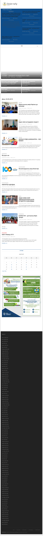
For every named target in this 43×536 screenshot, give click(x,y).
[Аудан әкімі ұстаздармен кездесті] (10, 124)
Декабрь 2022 (4, 422)
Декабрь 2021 (4, 445)
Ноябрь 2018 (4, 516)
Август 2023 (4, 406)
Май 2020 (3, 481)
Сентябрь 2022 (4, 428)
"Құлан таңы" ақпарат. (6, 18)
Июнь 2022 (4, 433)
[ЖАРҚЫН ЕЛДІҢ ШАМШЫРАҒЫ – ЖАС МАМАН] (10, 141)
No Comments (32, 16)
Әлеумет (20, 102)
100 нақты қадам (22, 166)
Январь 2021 (4, 466)
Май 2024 (3, 389)
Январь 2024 (4, 397)
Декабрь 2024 (4, 376)
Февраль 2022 (4, 441)
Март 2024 (4, 393)
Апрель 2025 (4, 368)
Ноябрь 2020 (4, 470)
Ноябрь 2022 (4, 424)
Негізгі (14, 529)
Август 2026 (4, 337)
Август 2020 (4, 476)
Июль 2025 (4, 362)
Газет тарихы (18, 529)
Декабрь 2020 (4, 468)
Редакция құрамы (37, 529)
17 (26, 264)
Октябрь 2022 (4, 426)
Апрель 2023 (4, 414)
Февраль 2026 (4, 349)
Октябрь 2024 (4, 379)
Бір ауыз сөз (5, 155)
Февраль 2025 (4, 372)
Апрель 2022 (4, 437)
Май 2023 (3, 412)
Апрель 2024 (4, 391)
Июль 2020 (4, 478)
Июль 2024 (4, 385)
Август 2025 (4, 360)
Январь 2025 (4, 374)
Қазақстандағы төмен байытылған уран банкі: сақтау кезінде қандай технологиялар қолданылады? (11, 14)
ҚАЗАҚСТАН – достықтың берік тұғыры (28, 216)
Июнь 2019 (4, 503)
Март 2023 (4, 416)
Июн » (5, 271)
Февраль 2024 (4, 395)
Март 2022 (4, 439)
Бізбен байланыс (31, 529)
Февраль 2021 (4, 464)
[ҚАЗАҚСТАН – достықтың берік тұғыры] (10, 218)
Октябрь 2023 (4, 403)
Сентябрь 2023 (4, 404)
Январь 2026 (4, 351)
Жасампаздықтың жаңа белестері (29, 168)
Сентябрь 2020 (4, 474)
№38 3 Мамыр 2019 (8, 234)
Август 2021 (4, 453)
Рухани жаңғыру (5, 182)
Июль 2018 (4, 524)
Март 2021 (4, 462)
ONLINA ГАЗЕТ (4, 232)
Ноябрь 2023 (4, 401)
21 (11, 266)
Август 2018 (4, 522)
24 (26, 266)
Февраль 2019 (4, 510)
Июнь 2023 (4, 410)
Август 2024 (4, 383)
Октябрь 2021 (4, 449)
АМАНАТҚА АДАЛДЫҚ (8, 184)
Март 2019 (4, 508)
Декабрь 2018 (4, 514)
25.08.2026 (15, 18)
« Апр (3, 271)
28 (11, 269)
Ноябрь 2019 (4, 493)
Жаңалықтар (11, 11)
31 (26, 269)
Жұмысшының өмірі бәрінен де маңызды (28, 105)
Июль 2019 (4, 501)
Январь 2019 (4, 512)
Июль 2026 (4, 339)
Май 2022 (3, 435)
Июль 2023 (4, 408)
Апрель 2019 (4, 506)
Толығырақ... (6, 116)
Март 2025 (4, 370)
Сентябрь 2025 (4, 358)
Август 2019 (4, 499)
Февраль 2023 (4, 418)
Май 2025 (3, 366)
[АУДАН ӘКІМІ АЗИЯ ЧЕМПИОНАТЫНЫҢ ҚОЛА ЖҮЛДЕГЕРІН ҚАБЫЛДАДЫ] (10, 199)
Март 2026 (4, 347)
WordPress (16, 532)
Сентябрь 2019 (4, 497)
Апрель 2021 (4, 460)
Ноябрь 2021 (4, 447)
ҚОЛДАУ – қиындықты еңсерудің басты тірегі (15, 75)
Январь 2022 (4, 443)
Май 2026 (3, 343)
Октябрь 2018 (4, 518)
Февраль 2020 (4, 487)
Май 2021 (3, 458)
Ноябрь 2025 (4, 354)
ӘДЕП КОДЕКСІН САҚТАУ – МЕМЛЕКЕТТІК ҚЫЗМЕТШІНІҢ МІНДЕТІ (10, 37)
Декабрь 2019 (4, 491)
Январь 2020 (4, 489)
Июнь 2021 (4, 456)
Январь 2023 (4, 420)
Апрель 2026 (4, 345)
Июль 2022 (4, 431)
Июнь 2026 (4, 341)
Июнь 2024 (4, 387)
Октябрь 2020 (4, 472)
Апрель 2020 (4, 483)
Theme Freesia (12, 532)
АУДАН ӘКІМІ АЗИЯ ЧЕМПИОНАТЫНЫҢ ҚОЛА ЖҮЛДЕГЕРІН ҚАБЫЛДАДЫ (26, 199)
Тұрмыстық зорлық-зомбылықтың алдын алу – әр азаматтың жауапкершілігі (31, 12)
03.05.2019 (30, 108)
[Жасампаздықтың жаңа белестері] (10, 169)
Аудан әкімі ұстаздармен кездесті (29, 122)
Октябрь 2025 (4, 356)
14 (11, 264)
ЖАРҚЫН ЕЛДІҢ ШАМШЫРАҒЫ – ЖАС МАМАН (30, 140)
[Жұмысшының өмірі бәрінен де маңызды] (10, 107)
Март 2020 (4, 485)
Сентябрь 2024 (4, 381)
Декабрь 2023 (4, 399)
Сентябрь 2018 (4, 520)
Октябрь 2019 (4, 495)
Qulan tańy (12, 4)
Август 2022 (4, 429)
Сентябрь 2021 (4, 451)
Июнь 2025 (4, 364)
